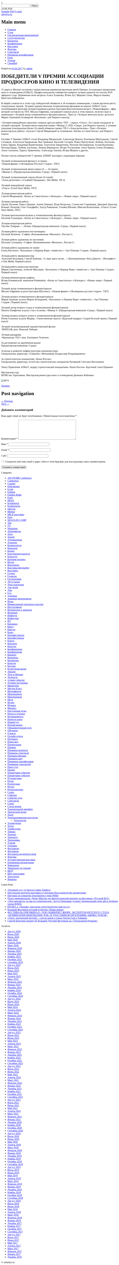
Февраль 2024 (14, 1015)
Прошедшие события (18, 772)
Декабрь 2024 (14, 987)
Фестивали (13, 848)
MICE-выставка (15, 514)
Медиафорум (14, 691)
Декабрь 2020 (14, 1122)
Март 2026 (13, 945)
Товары (11, 831)
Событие (12, 795)
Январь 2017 (14, 1254)
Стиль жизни (14, 806)
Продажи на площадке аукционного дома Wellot (32, 895)
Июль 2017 (13, 1237)
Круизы (11, 666)
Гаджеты (12, 576)
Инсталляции (14, 607)
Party (10, 517)
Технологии (20, 820)
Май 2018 (12, 1209)
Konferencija (13, 506)
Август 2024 (14, 998)
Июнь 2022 (13, 1071)
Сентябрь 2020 (15, 1130)
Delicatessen (13, 486)
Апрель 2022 (14, 1077)
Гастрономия (14, 579)
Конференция (14, 652)
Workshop (12, 528)
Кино (10, 632)
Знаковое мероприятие (19, 598)
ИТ (9, 621)
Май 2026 (12, 939)
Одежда (11, 733)
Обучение (12, 730)
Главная (11, 29)
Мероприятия (14, 697)
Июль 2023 (13, 1035)
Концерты (12, 40)
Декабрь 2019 (14, 1156)
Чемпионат (13, 865)
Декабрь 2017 (14, 1223)
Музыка (11, 705)
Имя (4, 444)
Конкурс (11, 646)
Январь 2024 (14, 1018)
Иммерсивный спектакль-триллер (25, 604)
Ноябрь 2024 (14, 990)
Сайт (4, 455)
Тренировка (13, 840)
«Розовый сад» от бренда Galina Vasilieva (29, 890)
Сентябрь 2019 (15, 1164)
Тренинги (12, 837)
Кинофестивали (15, 635)
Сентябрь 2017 (15, 1231)
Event (10, 489)
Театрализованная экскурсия (22, 817)
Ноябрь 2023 (14, 1024)
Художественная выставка (21, 859)
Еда (9, 593)
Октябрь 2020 (14, 1128)
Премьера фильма (16, 756)
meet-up (11, 509)
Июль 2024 (13, 1001)
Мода (10, 699)
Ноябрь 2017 (14, 1226)
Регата (10, 786)
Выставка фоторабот (18, 567)
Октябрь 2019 (14, 1161)
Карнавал (12, 624)
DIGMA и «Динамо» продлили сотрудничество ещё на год (38, 906)
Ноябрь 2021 (14, 1091)
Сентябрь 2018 (15, 1198)
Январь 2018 (14, 1220)
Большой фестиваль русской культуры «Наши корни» (35, 909)
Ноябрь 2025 (14, 956)
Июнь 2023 (13, 1038)
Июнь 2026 (13, 937)
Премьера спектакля (18, 753)
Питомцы (12, 739)
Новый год (13, 722)
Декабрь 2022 (14, 1055)
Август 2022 (14, 1066)
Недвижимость (15, 716)
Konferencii (13, 503)
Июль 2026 (13, 934)
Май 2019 (12, 1175)
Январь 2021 (14, 1119)
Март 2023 (13, 1046)
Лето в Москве (15, 674)
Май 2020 (12, 1142)
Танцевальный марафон (20, 809)
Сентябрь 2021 (15, 1097)
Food (10, 57)
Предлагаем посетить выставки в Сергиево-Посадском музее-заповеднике (46, 892)
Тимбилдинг (14, 828)
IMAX (10, 500)
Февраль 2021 (14, 1116)
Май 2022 (12, 1074)
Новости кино (14, 719)
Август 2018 (14, 1201)
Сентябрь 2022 (15, 1063)
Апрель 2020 (14, 1144)
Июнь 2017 (13, 1240)
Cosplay (11, 483)
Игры (10, 601)
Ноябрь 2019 (14, 1158)
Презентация (14, 744)
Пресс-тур (12, 767)
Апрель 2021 (14, 1111)
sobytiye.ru (6, 14)
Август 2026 (14, 931)
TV (9, 525)
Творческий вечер (16, 812)
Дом (9, 590)
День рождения (15, 584)
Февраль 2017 (14, 1251)
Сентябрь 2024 (15, 996)
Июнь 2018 (13, 1206)
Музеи (10, 702)
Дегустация (13, 581)
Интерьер (12, 612)
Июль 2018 (13, 1203)
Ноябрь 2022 (14, 1057)
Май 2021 (12, 1108)
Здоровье (12, 596)
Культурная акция (16, 669)
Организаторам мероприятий (22, 35)
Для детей (12, 587)
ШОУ (10, 871)
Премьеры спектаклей (19, 764)
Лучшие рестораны (17, 683)
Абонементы (14, 531)
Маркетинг (13, 685)
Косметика (13, 660)
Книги (10, 640)
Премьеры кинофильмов (20, 54)
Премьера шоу (14, 758)
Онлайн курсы (15, 736)
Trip (9, 523)
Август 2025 (14, 965)
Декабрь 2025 (14, 954)
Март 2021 (13, 1114)
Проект (11, 770)
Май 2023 (12, 1041)
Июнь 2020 (13, 1139)
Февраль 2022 (14, 1083)
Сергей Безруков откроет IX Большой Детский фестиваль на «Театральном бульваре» (52, 920)
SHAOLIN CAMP (16, 520)
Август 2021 (14, 1099)
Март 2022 (13, 1080)
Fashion (11, 492)
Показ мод (12, 741)
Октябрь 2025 (14, 959)
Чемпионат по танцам (19, 868)
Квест (10, 626)
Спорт (10, 803)
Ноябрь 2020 (14, 1125)
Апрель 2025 (14, 976)
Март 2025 (13, 979)
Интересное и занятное (19, 610)
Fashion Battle (14, 494)
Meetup (11, 511)
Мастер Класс (14, 688)
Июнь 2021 (13, 1105)
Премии (5, 386)
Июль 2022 (13, 1069)
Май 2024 (12, 1007)
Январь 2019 (14, 1186)
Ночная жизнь (14, 725)
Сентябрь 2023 (15, 1029)
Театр (10, 814)
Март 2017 (13, 1248)
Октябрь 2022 (14, 1060)
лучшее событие (16, 680)
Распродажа (13, 784)
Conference (13, 480)
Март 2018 (13, 1215)
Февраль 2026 (14, 948)
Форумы (11, 49)
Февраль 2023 (14, 1049)
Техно (10, 826)
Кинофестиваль (15, 638)
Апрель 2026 (14, 942)
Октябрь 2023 (14, 1027)
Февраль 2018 (14, 1217)
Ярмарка (12, 879)
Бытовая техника (16, 559)
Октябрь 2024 (14, 993)
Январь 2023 (14, 1052)
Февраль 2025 (14, 982)
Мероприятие (14, 694)
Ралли (10, 781)
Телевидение (14, 823)
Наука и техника (16, 713)
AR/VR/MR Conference (19, 478)
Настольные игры (16, 711)
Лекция (11, 671)
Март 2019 (13, 1181)
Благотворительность (18, 553)
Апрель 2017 (14, 1245)
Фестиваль (13, 851)
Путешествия (14, 778)
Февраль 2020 (14, 1150)
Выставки (12, 46)
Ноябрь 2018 (14, 1192)
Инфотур (12, 615)
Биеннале (12, 548)
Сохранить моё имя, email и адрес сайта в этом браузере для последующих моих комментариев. (55, 461)
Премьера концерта (17, 750)
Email (5, 450)
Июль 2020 (13, 1136)
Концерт (11, 654)
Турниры (12, 845)
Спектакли (13, 52)
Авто (10, 534)
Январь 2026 (14, 951)
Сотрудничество (16, 38)
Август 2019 (14, 1167)
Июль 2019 (13, 1170)
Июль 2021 (13, 1102)
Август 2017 (14, 1234)
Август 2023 (14, 1032)
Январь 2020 (14, 1153)
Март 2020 (13, 1147)
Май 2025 (12, 973)
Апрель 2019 (14, 1178)
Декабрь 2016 (14, 1257)
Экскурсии (13, 876)
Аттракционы (14, 539)
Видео (10, 562)
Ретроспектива (15, 789)
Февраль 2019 (14, 1184)
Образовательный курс (19, 727)
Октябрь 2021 (14, 1094)
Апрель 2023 (14, 1043)
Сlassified (12, 63)
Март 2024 (13, 1012)
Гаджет (11, 573)
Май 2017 (12, 1243)
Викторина (13, 565)
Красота (11, 663)
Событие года (14, 798)
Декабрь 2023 (14, 1021)
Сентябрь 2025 (15, 962)
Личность (12, 677)
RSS (12, 11)
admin (29, 68)
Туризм (11, 60)
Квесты (11, 629)
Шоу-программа (15, 873)
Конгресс (12, 643)
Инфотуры (13, 618)
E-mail (18, 11)
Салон (10, 792)
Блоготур (12, 556)
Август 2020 (14, 1133)
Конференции (14, 43)
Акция (10, 537)
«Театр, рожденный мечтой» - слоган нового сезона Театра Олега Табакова (47, 918)
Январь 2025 (14, 984)
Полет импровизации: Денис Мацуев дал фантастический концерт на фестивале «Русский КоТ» (58, 898)
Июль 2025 (13, 968)
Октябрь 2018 (14, 1195)
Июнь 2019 (13, 1172)
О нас (10, 32)
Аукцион (12, 542)
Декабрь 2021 (14, 1088)
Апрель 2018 (14, 1212)
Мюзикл (11, 708)
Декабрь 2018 (14, 1189)
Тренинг (11, 834)
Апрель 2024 (14, 1010)
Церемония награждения (20, 862)
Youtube (5, 11)
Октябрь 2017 (14, 1229)
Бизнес (11, 551)
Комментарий (9, 438)
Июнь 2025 (13, 970)
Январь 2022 (14, 1085)
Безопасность (14, 545)
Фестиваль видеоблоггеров (21, 854)
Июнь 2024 (13, 1004)
